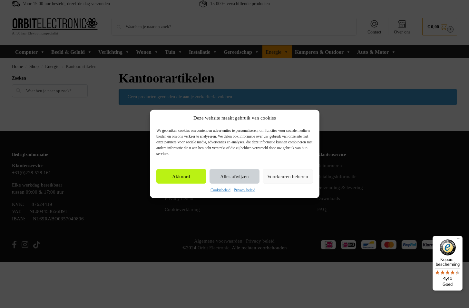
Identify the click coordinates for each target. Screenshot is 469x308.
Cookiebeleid (220, 190)
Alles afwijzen (234, 176)
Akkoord (181, 176)
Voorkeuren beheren (287, 176)
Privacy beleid (244, 190)
